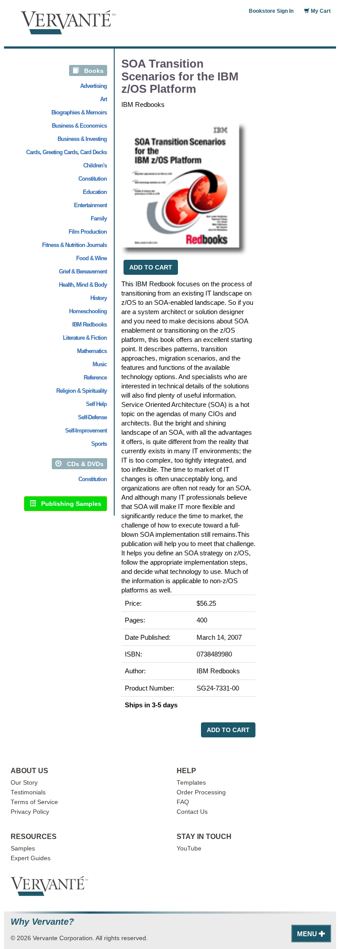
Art (103, 99)
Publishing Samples (68, 503)
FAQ (183, 802)
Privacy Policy (30, 812)
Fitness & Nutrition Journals (74, 245)
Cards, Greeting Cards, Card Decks (66, 152)
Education (95, 192)
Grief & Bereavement (83, 271)
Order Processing (201, 792)
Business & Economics (79, 125)
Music (100, 364)
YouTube (189, 848)
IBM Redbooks (89, 324)
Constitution (92, 178)
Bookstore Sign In (271, 11)
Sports (99, 443)
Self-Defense (92, 417)
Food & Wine (91, 258)
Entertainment (90, 205)
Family (99, 218)
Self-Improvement (86, 430)
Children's (95, 165)
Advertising (93, 86)
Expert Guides (30, 858)
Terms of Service (34, 802)
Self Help (96, 404)
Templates (191, 782)
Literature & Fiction (85, 337)
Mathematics (92, 351)
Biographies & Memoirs (79, 112)
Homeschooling (88, 311)
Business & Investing (82, 139)
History (98, 298)
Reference (95, 377)
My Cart (320, 11)
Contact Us (192, 812)
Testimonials (28, 792)
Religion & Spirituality (81, 390)
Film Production (88, 231)
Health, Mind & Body (83, 284)
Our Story (24, 782)
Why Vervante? (42, 921)
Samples (23, 848)
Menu (308, 934)
